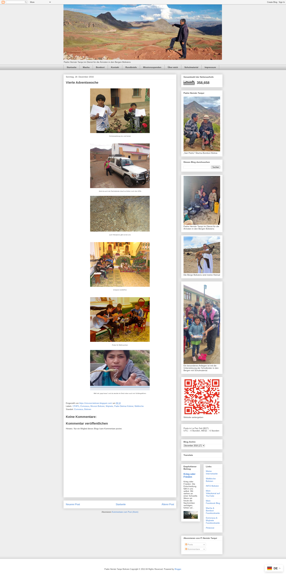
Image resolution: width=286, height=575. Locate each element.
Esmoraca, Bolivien (82, 409)
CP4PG (76, 406)
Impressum (210, 67)
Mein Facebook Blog (213, 502)
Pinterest (210, 528)
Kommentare (193, 549)
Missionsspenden (152, 67)
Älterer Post (168, 504)
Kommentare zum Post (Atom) (125, 512)
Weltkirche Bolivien (211, 479)
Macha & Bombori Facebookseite (213, 510)
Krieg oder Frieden (189, 475)
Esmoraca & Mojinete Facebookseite (213, 520)
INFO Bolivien (212, 486)
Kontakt (115, 67)
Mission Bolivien (97, 406)
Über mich (173, 67)
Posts (190, 544)
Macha (86, 67)
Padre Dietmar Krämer (123, 406)
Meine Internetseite (212, 472)
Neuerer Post (73, 504)
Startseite (71, 67)
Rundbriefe (131, 67)
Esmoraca (84, 406)
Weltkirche (139, 406)
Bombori (100, 67)
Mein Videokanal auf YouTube (213, 493)
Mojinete (109, 406)
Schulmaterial (191, 67)
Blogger (178, 569)
